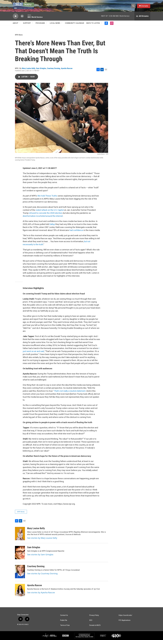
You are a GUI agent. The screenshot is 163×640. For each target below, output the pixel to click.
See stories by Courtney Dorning (42, 573)
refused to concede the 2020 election (45, 213)
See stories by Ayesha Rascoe (41, 592)
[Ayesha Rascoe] (20, 590)
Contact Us (64, 615)
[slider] (25, 16)
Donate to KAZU (95, 625)
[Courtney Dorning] (20, 571)
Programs (40, 23)
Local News (55, 23)
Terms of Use (65, 625)
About (15, 23)
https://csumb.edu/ (125, 615)
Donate (144, 6)
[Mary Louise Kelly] (20, 533)
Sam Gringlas (41, 68)
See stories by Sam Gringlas (40, 554)
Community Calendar (74, 23)
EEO (90, 620)
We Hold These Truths (47, 196)
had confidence (76, 230)
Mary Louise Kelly (28, 68)
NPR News (19, 35)
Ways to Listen (93, 23)
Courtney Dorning (53, 68)
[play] (15, 16)
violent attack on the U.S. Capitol (50, 210)
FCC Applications (124, 620)
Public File (63, 620)
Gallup (52, 224)
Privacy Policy (94, 615)
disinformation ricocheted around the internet (43, 216)
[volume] (22, 16)
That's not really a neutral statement (69, 391)
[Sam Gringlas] (20, 552)
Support (27, 23)
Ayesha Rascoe (66, 68)
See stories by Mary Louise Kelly (42, 538)
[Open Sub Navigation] (20, 23)
